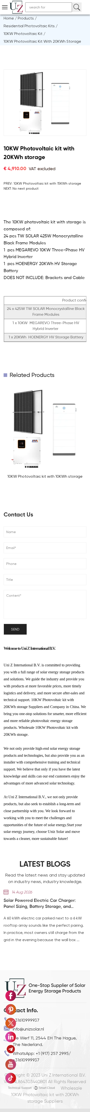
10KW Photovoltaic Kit (23, 33)
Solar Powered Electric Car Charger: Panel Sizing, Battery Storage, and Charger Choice (40, 904)
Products (26, 18)
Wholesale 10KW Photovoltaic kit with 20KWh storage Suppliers (46, 1095)
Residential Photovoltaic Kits (29, 26)
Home (9, 18)
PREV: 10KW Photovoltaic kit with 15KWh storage (42, 183)
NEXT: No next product (21, 188)
